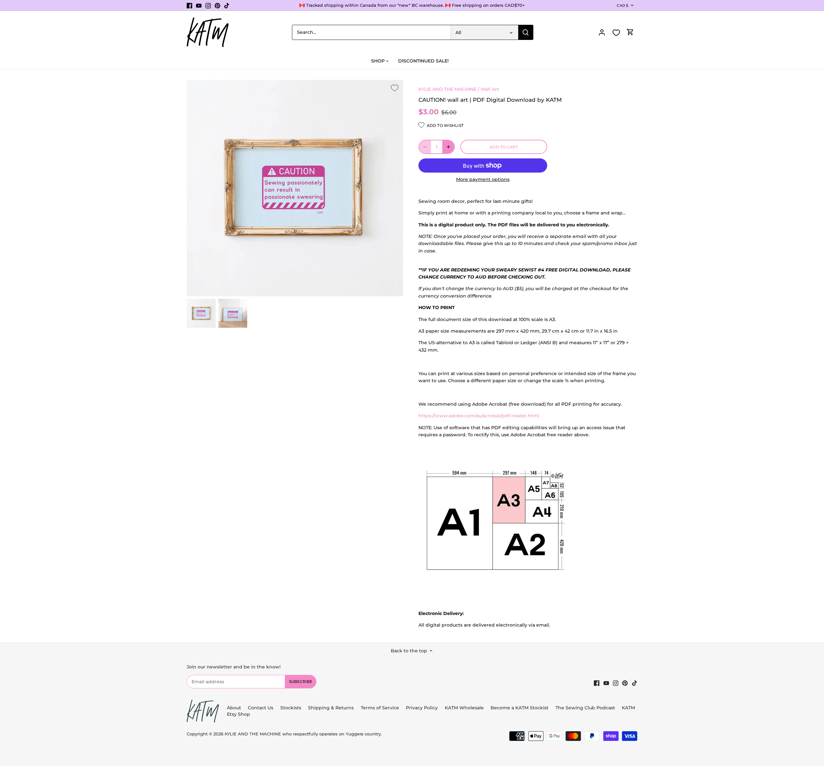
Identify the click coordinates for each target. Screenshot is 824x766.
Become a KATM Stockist (519, 708)
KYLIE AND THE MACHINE (447, 89)
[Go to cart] (630, 32)
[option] (201, 313)
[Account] (602, 32)
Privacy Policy (422, 708)
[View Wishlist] (616, 33)
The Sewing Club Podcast (585, 708)
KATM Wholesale (464, 708)
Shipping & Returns (331, 708)
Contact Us (260, 708)
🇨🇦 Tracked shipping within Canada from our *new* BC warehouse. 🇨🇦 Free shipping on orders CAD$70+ (412, 5)
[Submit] (525, 32)
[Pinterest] (217, 5)
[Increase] (448, 147)
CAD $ (622, 5)
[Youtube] (198, 5)
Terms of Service (380, 708)
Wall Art (490, 89)
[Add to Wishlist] (394, 88)
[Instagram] (208, 5)
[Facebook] (189, 5)
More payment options (483, 179)
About (234, 708)
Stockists (290, 708)
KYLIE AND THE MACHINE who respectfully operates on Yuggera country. (303, 734)
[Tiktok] (226, 5)
